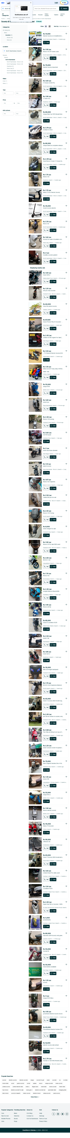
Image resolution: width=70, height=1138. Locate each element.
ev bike (65, 1080)
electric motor (36, 1093)
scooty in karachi (15, 1093)
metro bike (62, 1086)
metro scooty (26, 1093)
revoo (40, 1083)
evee (48, 1080)
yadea (34, 1083)
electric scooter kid (40, 1090)
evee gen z (29, 1090)
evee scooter (52, 1086)
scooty (4, 1080)
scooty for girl (40, 1080)
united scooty (6, 1086)
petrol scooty (20, 1083)
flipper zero (35, 1086)
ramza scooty (46, 1093)
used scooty (56, 1093)
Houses (40, 14)
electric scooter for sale (17, 1090)
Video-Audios (47, 14)
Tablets (56, 14)
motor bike (5, 1083)
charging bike (62, 1090)
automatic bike (52, 1090)
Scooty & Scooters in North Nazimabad (40, 18)
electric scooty (13, 1080)
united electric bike (18, 1086)
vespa (32, 1080)
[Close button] (31, 3)
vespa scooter (49, 1083)
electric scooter (24, 1080)
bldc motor (5, 1093)
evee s (27, 1086)
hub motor (5, 1090)
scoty (12, 1083)
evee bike (43, 1086)
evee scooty (59, 1083)
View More (34, 1097)
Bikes (8, 18)
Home (3, 18)
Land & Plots (62, 14)
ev (60, 1080)
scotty (28, 1083)
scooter (54, 1080)
